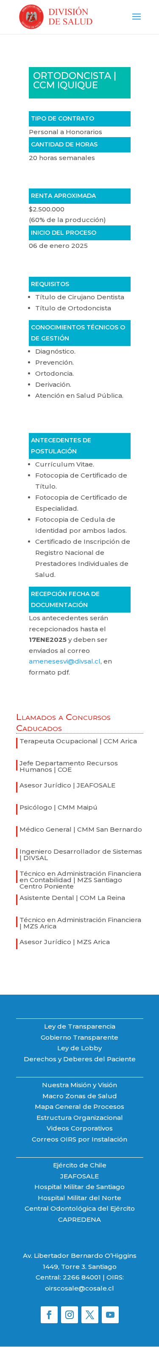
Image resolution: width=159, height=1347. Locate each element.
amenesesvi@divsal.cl (64, 661)
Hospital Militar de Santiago (79, 1187)
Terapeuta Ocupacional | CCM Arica (78, 741)
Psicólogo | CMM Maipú (59, 807)
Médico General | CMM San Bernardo (81, 829)
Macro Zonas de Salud (79, 1096)
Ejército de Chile (79, 1165)
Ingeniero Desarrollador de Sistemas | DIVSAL (81, 854)
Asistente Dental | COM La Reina (72, 898)
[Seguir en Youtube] (110, 1314)
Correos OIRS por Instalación (79, 1139)
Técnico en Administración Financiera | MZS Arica (80, 923)
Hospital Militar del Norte (79, 1198)
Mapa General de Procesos (79, 1106)
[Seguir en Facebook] (49, 1314)
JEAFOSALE (79, 1176)
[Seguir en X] (89, 1314)
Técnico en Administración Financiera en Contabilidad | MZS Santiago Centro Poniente (80, 879)
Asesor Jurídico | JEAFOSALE (67, 785)
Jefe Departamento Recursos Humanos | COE (69, 766)
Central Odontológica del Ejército (80, 1208)
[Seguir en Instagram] (69, 1314)
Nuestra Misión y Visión (79, 1085)
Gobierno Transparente (79, 1037)
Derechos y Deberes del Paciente (80, 1059)
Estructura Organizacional (79, 1118)
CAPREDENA (79, 1219)
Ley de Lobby (79, 1048)
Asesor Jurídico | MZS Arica (65, 942)
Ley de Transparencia (79, 1026)
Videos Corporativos (80, 1128)
